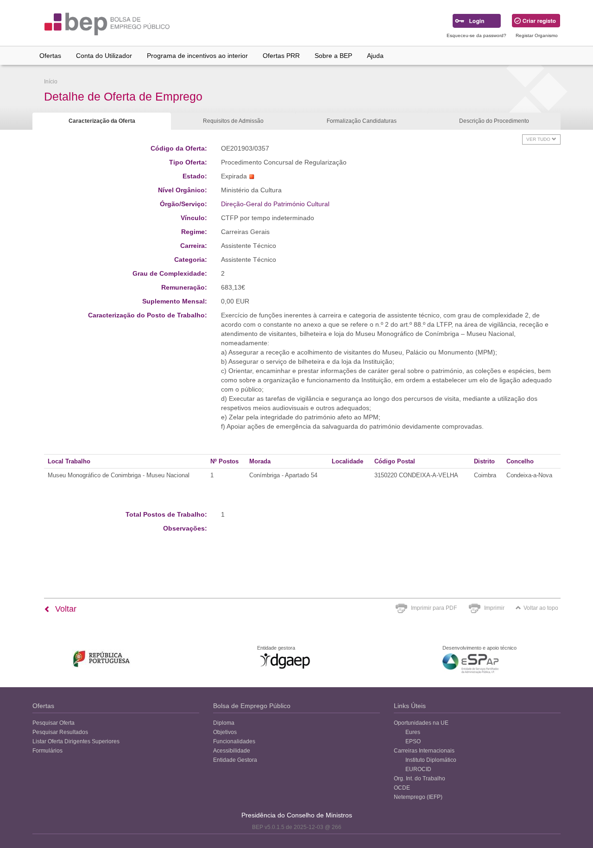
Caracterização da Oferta (102, 121)
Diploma (223, 723)
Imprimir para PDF (434, 608)
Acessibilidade (231, 750)
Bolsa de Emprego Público (251, 705)
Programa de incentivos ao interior (197, 55)
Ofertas (50, 55)
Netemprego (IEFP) (418, 797)
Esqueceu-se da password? (476, 35)
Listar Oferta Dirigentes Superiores (76, 741)
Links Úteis (410, 705)
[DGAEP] (285, 661)
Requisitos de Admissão (233, 121)
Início (50, 81)
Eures (412, 732)
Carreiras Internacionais (424, 750)
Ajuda (375, 55)
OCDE (402, 788)
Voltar (64, 609)
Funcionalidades (234, 741)
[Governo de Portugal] (102, 659)
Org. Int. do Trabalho (419, 778)
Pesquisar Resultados (60, 732)
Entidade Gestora (235, 760)
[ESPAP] (470, 663)
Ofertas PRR (281, 55)
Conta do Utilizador (104, 55)
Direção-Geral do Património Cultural (275, 204)
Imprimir (494, 608)
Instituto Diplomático (430, 760)
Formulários (47, 750)
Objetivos (225, 732)
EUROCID (418, 769)
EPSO (413, 741)
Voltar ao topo (541, 608)
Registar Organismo (537, 35)
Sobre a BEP (333, 55)
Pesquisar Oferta (53, 723)
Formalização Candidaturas (362, 121)
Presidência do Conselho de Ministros (296, 815)
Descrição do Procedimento (494, 121)
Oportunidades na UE (421, 723)
